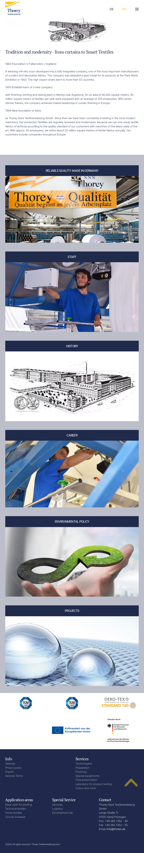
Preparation (82, 767)
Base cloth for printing (18, 804)
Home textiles (13, 812)
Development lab (62, 812)
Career (72, 435)
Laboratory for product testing (94, 784)
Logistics (57, 808)
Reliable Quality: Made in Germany (72, 170)
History (72, 346)
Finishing (81, 771)
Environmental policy (72, 521)
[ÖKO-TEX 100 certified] (118, 702)
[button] (137, 9)
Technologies (84, 763)
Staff (72, 257)
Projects (72, 611)
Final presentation (86, 780)
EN (124, 9)
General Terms (14, 775)
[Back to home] (15, 9)
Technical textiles (15, 808)
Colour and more (86, 788)
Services (57, 804)
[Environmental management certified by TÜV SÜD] (26, 702)
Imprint (9, 771)
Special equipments (87, 775)
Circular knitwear (15, 817)
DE (112, 9)
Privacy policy (13, 767)
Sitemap (10, 763)
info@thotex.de (116, 829)
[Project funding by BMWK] (118, 730)
